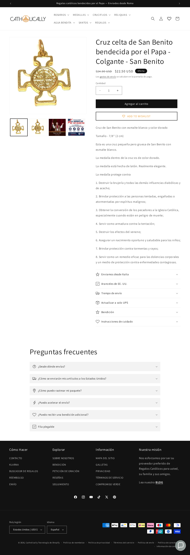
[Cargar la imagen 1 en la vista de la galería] (18, 127)
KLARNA (14, 464)
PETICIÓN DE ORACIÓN (66, 471)
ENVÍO (13, 484)
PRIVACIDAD (103, 471)
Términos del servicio (124, 542)
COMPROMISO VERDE (108, 484)
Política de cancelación (169, 542)
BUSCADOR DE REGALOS (23, 471)
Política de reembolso (74, 542)
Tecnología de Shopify (49, 542)
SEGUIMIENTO (61, 484)
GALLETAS (102, 464)
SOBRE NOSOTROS (63, 458)
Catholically (32, 542)
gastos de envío (108, 76)
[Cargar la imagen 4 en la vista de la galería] (76, 127)
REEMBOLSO (16, 477)
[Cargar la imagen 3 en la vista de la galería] (57, 127)
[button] (61, 15)
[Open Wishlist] (169, 19)
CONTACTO (15, 458)
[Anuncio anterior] (10, 3)
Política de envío (146, 542)
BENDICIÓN (59, 464)
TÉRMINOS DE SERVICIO (109, 477)
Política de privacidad (99, 542)
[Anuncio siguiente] (179, 3)
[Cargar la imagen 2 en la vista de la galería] (38, 127)
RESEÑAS (58, 477)
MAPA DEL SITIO (105, 458)
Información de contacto (169, 546)
